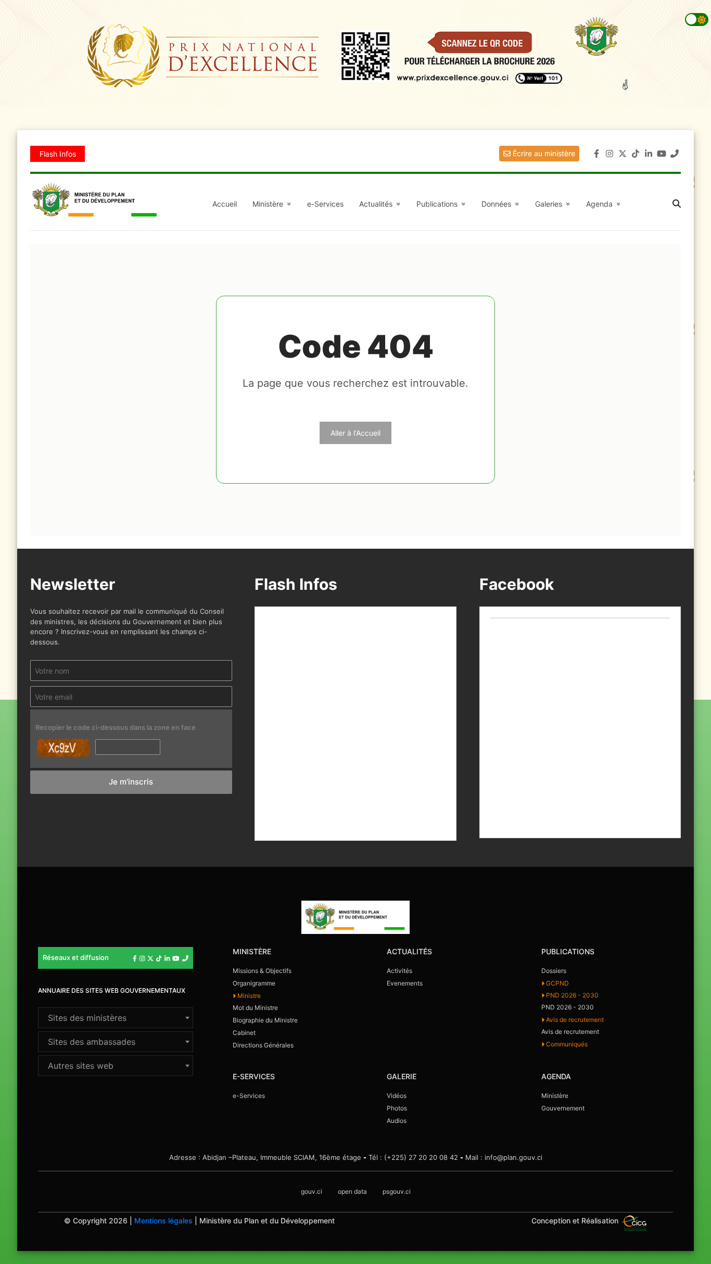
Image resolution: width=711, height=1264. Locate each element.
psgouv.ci (397, 1191)
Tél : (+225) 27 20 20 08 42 (413, 1157)
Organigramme (254, 983)
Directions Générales (263, 1045)
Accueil (224, 203)
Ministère (554, 1095)
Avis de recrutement (574, 1019)
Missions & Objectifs (262, 971)
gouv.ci (311, 1191)
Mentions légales (163, 1220)
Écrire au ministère (543, 153)
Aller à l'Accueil (355, 432)
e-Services (325, 203)
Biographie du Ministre (265, 1020)
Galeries (554, 203)
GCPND (556, 983)
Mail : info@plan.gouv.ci (503, 1157)
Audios (397, 1120)
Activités (399, 971)
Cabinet (244, 1033)
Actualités (381, 203)
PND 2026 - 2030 (571, 995)
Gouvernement (563, 1108)
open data (352, 1191)
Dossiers (553, 971)
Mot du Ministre (255, 1008)
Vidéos (397, 1095)
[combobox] (115, 1017)
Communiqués (566, 1044)
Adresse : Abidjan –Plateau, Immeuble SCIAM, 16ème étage (265, 1157)
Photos (397, 1108)
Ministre (248, 996)
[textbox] (115, 1017)
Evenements (405, 983)
